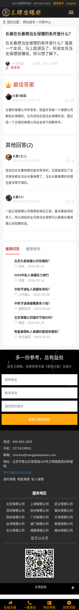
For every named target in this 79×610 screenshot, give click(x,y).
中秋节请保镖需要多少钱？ (32, 303)
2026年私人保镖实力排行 (31, 275)
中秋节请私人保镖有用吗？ (32, 289)
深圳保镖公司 (15, 510)
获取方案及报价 (39, 419)
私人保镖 (37, 479)
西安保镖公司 (15, 517)
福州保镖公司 (63, 530)
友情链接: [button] (41, 587)
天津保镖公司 (63, 517)
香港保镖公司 (63, 524)
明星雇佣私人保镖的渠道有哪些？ (37, 331)
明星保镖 (23, 479)
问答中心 (45, 22)
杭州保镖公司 (39, 510)
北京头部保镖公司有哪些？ (32, 261)
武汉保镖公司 (63, 504)
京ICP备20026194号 (17, 472)
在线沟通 (10, 607)
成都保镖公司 (39, 530)
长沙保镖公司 (15, 530)
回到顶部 (69, 607)
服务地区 (39, 493)
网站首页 (29, 22)
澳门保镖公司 (39, 524)
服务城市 (58, 3)
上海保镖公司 (39, 504)
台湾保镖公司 (15, 524)
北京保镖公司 (15, 504)
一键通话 (29, 607)
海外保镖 (9, 479)
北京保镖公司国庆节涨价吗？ (34, 317)
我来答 (15, 67)
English (71, 3)
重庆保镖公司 (63, 510)
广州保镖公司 (39, 517)
